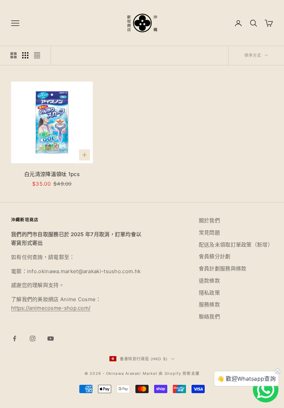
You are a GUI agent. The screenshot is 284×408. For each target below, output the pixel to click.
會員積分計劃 (215, 256)
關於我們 (209, 220)
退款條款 (209, 280)
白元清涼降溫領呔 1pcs (52, 174)
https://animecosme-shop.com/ (50, 308)
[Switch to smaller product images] (25, 55)
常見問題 (209, 232)
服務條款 (209, 304)
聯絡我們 (209, 316)
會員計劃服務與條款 (223, 268)
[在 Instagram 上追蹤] (32, 338)
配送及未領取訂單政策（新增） (236, 244)
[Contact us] (265, 389)
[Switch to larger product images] (13, 55)
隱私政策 (209, 292)
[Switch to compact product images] (37, 55)
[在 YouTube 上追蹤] (50, 338)
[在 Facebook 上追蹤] (14, 338)
